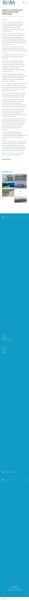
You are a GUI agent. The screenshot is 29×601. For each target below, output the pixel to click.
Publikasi (4, 350)
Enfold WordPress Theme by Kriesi (14, 599)
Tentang (4, 337)
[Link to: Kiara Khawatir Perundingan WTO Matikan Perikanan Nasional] (20, 199)
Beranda (4, 334)
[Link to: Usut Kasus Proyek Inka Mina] (8, 200)
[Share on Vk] (19, 163)
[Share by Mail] (25, 163)
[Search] (23, 3)
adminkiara (21, 16)
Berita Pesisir (5, 348)
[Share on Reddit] (22, 163)
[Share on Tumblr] (16, 163)
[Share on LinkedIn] (12, 163)
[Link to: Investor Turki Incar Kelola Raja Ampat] (8, 184)
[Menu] (26, 3)
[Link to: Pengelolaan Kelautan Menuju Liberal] (20, 177)
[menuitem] (23, 3)
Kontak (3, 352)
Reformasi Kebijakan (13, 16)
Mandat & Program (6, 339)
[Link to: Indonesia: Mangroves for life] (8, 192)
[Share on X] (6, 163)
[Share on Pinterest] (9, 163)
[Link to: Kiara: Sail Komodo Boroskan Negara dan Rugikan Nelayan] (20, 184)
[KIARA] (12, 3)
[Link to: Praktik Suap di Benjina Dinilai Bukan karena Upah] (20, 191)
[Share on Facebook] (3, 163)
